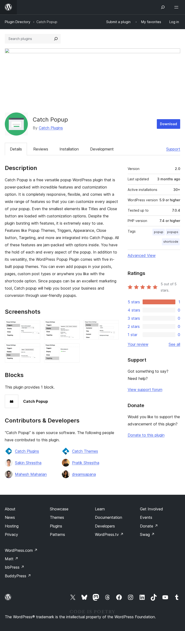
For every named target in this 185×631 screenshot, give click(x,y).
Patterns (57, 534)
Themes (57, 517)
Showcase (59, 509)
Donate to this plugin (146, 435)
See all (174, 344)
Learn (100, 509)
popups (172, 232)
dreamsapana (84, 474)
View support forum (145, 389)
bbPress (14, 567)
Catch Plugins (51, 127)
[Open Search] (163, 7)
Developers (105, 526)
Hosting (12, 526)
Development (102, 149)
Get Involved (151, 509)
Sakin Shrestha (28, 462)
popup (158, 232)
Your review (138, 344)
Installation (69, 149)
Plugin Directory (17, 22)
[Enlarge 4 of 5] (33, 349)
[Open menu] (177, 7)
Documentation (108, 517)
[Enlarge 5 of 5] (73, 349)
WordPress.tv (109, 534)
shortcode (170, 241)
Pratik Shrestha (85, 462)
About (10, 509)
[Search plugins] (56, 39)
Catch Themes (85, 451)
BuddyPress (18, 575)
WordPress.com (21, 550)
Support (173, 149)
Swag (147, 534)
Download (168, 124)
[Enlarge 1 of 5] (33, 326)
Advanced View (142, 255)
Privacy (11, 534)
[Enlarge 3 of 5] (112, 326)
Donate (149, 526)
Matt (11, 558)
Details (16, 149)
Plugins (56, 526)
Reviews (40, 149)
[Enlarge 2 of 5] (73, 326)
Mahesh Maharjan (31, 474)
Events (146, 517)
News (10, 517)
